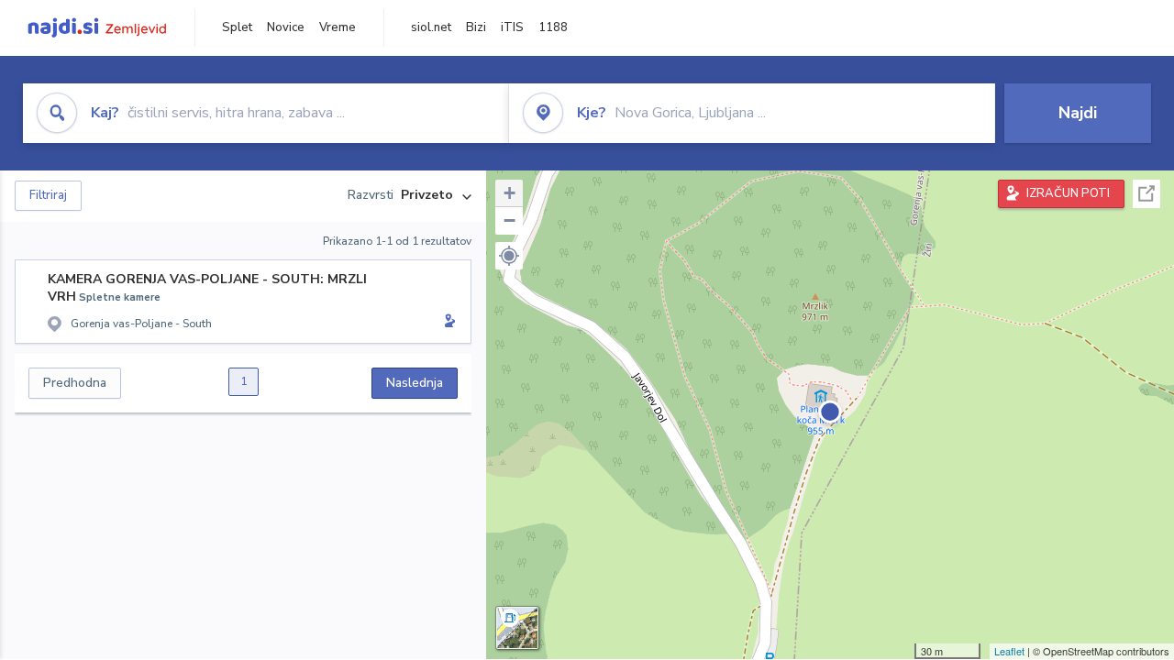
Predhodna (74, 382)
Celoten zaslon (1146, 194)
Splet (237, 27)
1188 (553, 27)
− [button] (509, 220)
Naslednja (414, 382)
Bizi (476, 27)
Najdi (1077, 113)
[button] (509, 256)
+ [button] (509, 193)
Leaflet (1009, 651)
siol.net (431, 27)
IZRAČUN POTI (1068, 193)
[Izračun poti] (447, 323)
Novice (286, 27)
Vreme (337, 27)
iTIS (512, 27)
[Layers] (517, 628)
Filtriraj (48, 195)
